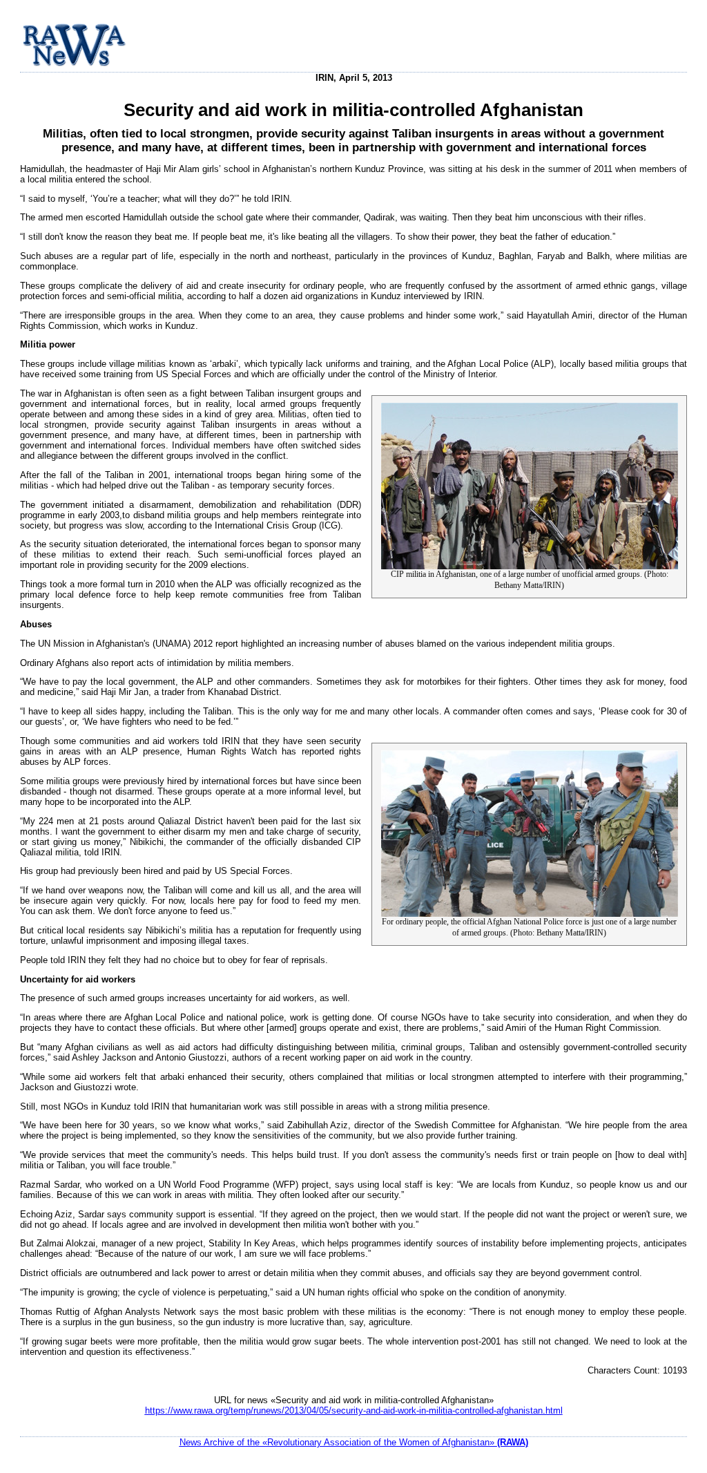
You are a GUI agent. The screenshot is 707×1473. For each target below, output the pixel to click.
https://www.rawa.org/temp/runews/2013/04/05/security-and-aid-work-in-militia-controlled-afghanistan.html (354, 1410)
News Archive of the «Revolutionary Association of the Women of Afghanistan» (354, 1442)
